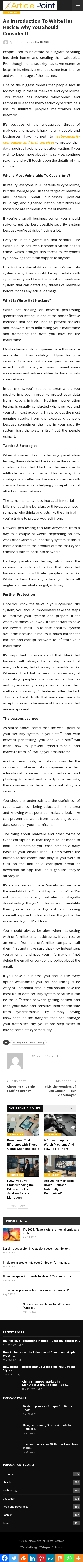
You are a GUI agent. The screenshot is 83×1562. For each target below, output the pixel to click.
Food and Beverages (15, 1506)
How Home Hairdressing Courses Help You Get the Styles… (39, 1368)
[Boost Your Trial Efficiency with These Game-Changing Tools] (23, 1125)
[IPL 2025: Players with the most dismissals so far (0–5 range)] (11, 1234)
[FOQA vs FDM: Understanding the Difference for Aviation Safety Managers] (23, 1166)
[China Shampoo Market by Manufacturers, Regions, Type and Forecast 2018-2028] (11, 1385)
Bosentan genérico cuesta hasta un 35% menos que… (38, 1276)
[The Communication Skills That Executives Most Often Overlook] (11, 1448)
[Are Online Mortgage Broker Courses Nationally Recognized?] (60, 1166)
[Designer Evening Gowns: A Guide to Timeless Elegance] (11, 1429)
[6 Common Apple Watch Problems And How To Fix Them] (60, 1125)
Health (7, 1482)
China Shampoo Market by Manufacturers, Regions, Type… (45, 1383)
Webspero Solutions (51, 1547)
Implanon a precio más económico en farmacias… (36, 1262)
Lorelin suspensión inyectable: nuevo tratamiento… (36, 1248)
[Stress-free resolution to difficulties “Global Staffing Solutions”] (11, 1308)
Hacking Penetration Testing (28, 1042)
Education (9, 1498)
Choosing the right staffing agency (21, 1088)
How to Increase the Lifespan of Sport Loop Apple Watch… (39, 1353)
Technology (11, 12)
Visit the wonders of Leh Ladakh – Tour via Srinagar (60, 1090)
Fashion (8, 1515)
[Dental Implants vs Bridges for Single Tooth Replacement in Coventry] (11, 1411)
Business (8, 1474)
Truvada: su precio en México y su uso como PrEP (36, 1290)
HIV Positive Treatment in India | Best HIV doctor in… (41, 1341)
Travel (7, 1523)
